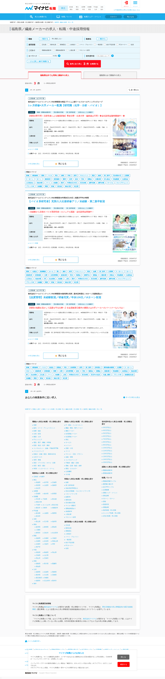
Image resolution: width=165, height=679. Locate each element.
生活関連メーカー (71, 437)
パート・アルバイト (72, 537)
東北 (63, 8)
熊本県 (38, 575)
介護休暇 (98, 179)
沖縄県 (46, 578)
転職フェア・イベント (112, 649)
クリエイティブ (39, 451)
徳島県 (38, 563)
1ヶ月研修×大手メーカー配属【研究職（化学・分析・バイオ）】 (65, 105)
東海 (71, 9)
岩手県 (46, 482)
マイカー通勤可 (71, 505)
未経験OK (69, 511)
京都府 (46, 538)
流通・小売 (69, 448)
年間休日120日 (72, 183)
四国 (89, 9)
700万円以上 (107, 439)
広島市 (46, 558)
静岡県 (46, 527)
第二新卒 (107, 175)
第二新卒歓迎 (70, 485)
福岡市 (38, 580)
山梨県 (46, 513)
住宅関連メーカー (71, 434)
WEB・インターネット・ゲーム (44, 468)
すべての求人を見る (133, 397)
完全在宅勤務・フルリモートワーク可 (78, 491)
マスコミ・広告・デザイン (74, 454)
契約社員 (68, 528)
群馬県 (54, 493)
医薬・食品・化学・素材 (42, 445)
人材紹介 (68, 534)
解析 (62, 175)
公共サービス (38, 457)
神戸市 (38, 547)
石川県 (46, 521)
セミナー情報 (33, 149)
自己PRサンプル (108, 487)
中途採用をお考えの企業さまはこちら (127, 10)
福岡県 (38, 572)
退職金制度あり (71, 508)
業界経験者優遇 (109, 367)
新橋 (27, 175)
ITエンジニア (38, 439)
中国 (83, 9)
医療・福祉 (37, 431)
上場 (67, 279)
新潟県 (38, 513)
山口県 (46, 555)
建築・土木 (37, 437)
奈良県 (46, 541)
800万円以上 (107, 442)
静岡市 (38, 533)
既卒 (62, 183)
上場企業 (68, 514)
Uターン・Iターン (109, 498)
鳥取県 (38, 552)
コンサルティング (71, 460)
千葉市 (38, 505)
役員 (67, 548)
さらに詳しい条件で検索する (39, 61)
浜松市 (46, 533)
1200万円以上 (107, 453)
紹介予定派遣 (70, 542)
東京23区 (55, 505)
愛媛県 (54, 563)
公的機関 (68, 471)
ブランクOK (30, 186)
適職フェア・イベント (110, 493)
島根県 (46, 552)
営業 (35, 425)
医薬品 (59, 367)
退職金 (89, 179)
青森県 (38, 482)
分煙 (70, 179)
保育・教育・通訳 (39, 466)
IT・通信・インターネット (74, 425)
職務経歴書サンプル (109, 481)
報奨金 (78, 275)
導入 (56, 175)
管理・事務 (37, 460)
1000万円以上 (107, 448)
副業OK (68, 497)
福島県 (54, 485)
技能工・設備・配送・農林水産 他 (45, 454)
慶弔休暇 (101, 183)
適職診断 (106, 507)
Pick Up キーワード (42, 649)
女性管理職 (54, 275)
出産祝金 (125, 179)
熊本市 (54, 580)
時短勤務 (116, 179)
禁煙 (64, 179)
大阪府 (54, 538)
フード (68, 451)
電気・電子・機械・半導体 (42, 442)
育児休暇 (83, 183)
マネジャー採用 (71, 517)
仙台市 (38, 488)
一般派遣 (68, 539)
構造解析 (35, 175)
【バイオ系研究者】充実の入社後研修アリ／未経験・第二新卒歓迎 (66, 201)
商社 (67, 439)
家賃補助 (57, 179)
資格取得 (47, 179)
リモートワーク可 (71, 494)
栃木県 (46, 493)
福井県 (54, 521)
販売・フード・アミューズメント (44, 428)
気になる (130, 17)
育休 (82, 179)
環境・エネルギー (71, 468)
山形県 (46, 485)
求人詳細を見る (34, 164)
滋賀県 (38, 538)
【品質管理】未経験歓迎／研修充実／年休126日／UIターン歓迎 (64, 297)
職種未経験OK (107, 470)
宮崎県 (54, 575)
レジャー (68, 445)
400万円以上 (107, 430)
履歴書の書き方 (108, 484)
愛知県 (54, 527)
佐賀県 (46, 572)
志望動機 (106, 490)
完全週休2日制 (70, 503)
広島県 (38, 555)
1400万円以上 (107, 459)
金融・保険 (69, 457)
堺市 (53, 544)
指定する (45, 39)
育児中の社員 (95, 375)
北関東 (83, 7)
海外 (101, 9)
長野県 (54, 513)
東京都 (59, 186)
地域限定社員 (129, 375)
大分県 (46, 575)
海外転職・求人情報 (109, 510)
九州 (95, 9)
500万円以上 (107, 433)
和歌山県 (55, 541)
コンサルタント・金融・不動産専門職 (46, 448)
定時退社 (97, 367)
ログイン (126, 6)
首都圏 (89, 7)
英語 (93, 175)
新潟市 (38, 516)
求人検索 (29, 649)
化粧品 (34, 271)
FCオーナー (69, 545)
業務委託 (68, 531)
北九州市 (47, 580)
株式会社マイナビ (51, 607)
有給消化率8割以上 (72, 488)
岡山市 (38, 558)
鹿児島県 (39, 578)
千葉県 (45, 499)
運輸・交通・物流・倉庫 (74, 466)
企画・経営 (37, 434)
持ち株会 (107, 179)
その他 (68, 474)
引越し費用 (106, 375)
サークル (110, 183)
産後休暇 (64, 275)
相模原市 (55, 508)
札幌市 (42, 476)
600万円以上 (107, 436)
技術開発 (73, 367)
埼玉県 (76, 186)
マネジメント (84, 175)
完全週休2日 (117, 175)
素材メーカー (70, 431)
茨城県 (38, 493)
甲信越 (96, 7)
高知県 (38, 566)
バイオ (50, 175)
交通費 (127, 175)
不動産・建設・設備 (72, 463)
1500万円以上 (107, 462)
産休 (76, 179)
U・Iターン (29, 179)
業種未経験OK (107, 473)
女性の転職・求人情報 (110, 516)
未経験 (55, 183)
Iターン (39, 179)
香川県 (46, 563)
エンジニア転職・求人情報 (111, 513)
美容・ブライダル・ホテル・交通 (44, 463)
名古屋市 (55, 533)
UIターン (29, 371)
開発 (42, 175)
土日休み (29, 279)
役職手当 (87, 275)
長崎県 (54, 572)
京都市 (38, 544)
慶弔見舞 (92, 183)
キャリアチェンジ (122, 183)
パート (48, 183)
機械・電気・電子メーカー (74, 428)
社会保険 (52, 279)
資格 (104, 501)
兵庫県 (38, 541)
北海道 (71, 7)
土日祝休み (29, 183)
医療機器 (43, 271)
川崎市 (45, 508)
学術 (69, 175)
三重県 (38, 530)
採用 (75, 175)
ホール (51, 271)
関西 (77, 9)
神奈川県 (68, 186)
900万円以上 (107, 445)
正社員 (42, 375)
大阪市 (46, 544)
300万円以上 (107, 427)
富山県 (38, 521)
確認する (123, 664)
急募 (99, 175)
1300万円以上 (107, 456)
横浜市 (38, 508)
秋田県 (38, 485)
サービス (68, 442)
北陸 (101, 7)
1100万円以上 (107, 451)
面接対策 (106, 504)
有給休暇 (40, 183)
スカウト (113, 17)
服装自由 (68, 500)
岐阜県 (38, 527)
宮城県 (54, 482)
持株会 (112, 275)
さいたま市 (46, 505)
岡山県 (54, 552)
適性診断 (106, 495)
